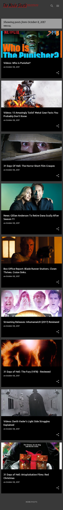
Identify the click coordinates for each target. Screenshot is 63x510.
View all (7, 26)
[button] (57, 73)
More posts (31, 502)
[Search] (52, 5)
